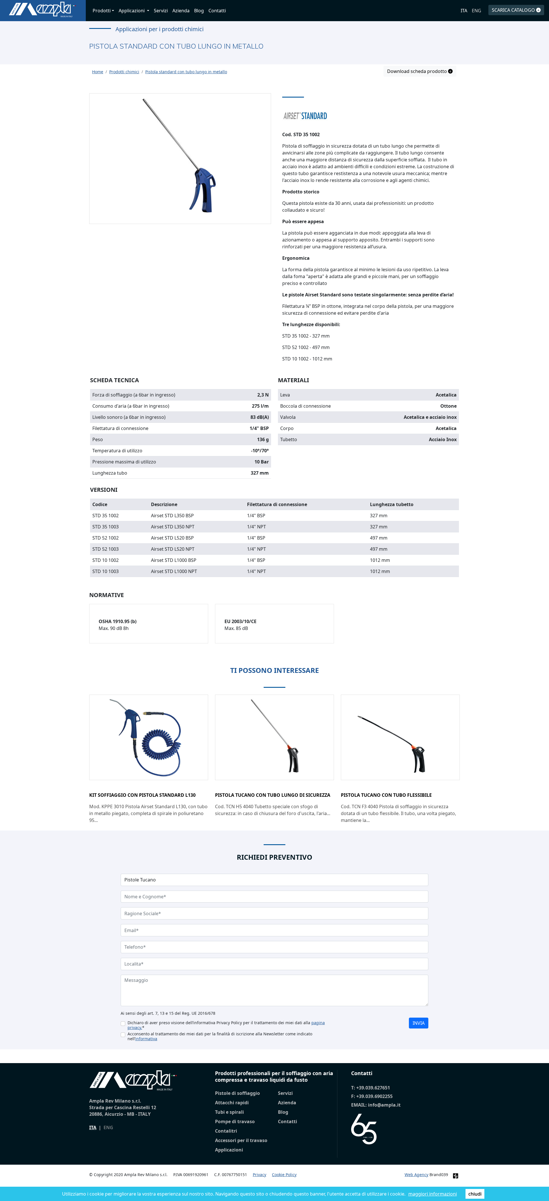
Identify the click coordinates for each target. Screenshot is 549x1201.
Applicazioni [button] (132, 10)
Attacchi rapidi (232, 1102)
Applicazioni (229, 1150)
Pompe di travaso (235, 1121)
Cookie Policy (284, 1174)
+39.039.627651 (373, 1088)
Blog (199, 10)
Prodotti (102, 10)
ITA (464, 10)
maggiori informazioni (432, 1194)
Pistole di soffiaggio (237, 1093)
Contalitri (226, 1131)
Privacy (259, 1174)
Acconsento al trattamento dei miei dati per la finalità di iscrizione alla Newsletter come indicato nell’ (220, 1036)
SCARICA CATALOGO (514, 10)
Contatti (217, 10)
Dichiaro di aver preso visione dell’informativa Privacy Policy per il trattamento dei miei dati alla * (226, 1025)
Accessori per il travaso (241, 1140)
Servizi (161, 10)
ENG (476, 10)
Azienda (181, 10)
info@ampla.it (384, 1105)
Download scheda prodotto (417, 71)
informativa (146, 1038)
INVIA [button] (419, 1023)
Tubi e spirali (229, 1112)
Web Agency (416, 1174)
